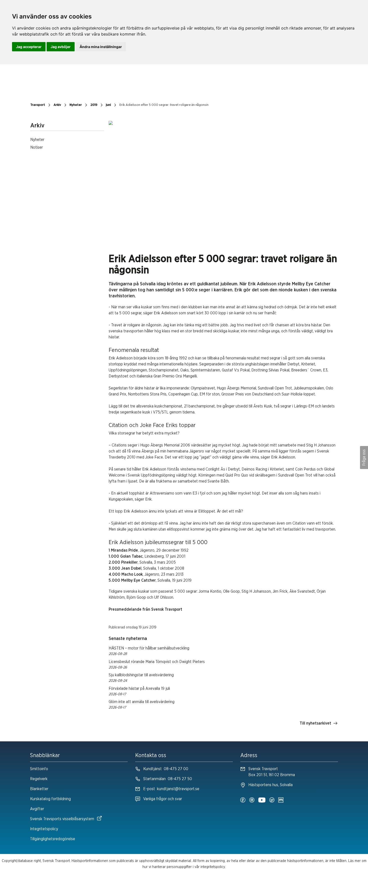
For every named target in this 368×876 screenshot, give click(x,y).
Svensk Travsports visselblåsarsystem (62, 819)
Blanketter (39, 789)
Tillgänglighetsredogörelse (52, 839)
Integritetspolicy (44, 829)
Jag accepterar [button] (29, 47)
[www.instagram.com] (251, 800)
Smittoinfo (39, 769)
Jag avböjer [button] (61, 47)
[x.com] (271, 800)
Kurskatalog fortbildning (50, 799)
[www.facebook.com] (242, 800)
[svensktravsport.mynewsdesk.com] (280, 800)
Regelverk (39, 779)
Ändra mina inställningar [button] (101, 47)
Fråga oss (364, 457)
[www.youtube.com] (261, 800)
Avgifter (37, 809)
